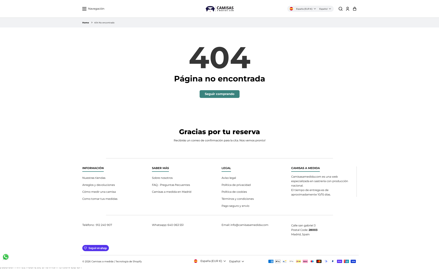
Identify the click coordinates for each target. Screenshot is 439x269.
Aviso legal (229, 178)
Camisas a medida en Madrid (171, 191)
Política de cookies (234, 191)
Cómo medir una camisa (99, 191)
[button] (341, 9)
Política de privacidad (236, 185)
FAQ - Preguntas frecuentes (171, 185)
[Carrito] (354, 9)
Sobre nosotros (162, 178)
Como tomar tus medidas (99, 198)
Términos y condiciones (238, 198)
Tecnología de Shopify (128, 261)
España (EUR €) (304, 9)
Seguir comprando (219, 94)
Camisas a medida (102, 261)
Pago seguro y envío (235, 206)
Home (85, 22)
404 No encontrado (104, 22)
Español (323, 9)
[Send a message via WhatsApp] (6, 257)
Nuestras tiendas (93, 178)
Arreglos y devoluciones (98, 185)
